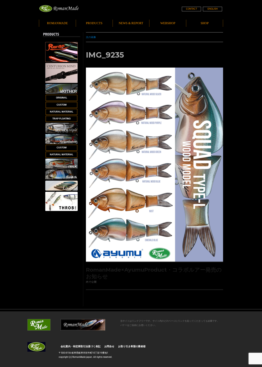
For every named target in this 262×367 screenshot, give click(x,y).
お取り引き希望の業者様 (132, 346)
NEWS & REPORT (131, 23)
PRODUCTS (94, 23)
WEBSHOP (167, 23)
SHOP (205, 23)
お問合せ (109, 346)
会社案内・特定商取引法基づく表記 (81, 346)
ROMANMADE (57, 23)
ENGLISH (213, 8)
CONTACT (191, 8)
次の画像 (91, 37)
